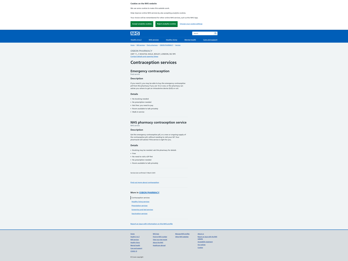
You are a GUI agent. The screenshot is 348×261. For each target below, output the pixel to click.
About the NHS (158, 242)
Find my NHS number (160, 237)
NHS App (156, 234)
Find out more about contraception (144, 182)
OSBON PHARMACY (166, 45)
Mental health (190, 40)
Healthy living (171, 40)
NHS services (154, 40)
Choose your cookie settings (191, 24)
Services (177, 45)
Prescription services (139, 206)
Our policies (201, 245)
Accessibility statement (205, 242)
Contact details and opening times (144, 56)
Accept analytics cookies (142, 24)
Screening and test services (142, 210)
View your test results (160, 240)
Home (132, 45)
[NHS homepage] (135, 33)
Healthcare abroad (159, 245)
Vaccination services (139, 214)
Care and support (210, 40)
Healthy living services (140, 202)
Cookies (200, 248)
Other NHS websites (181, 237)
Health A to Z (136, 40)
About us (201, 234)
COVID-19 (133, 251)
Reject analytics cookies (166, 24)
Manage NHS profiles (182, 234)
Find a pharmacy (152, 45)
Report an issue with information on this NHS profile (151, 224)
